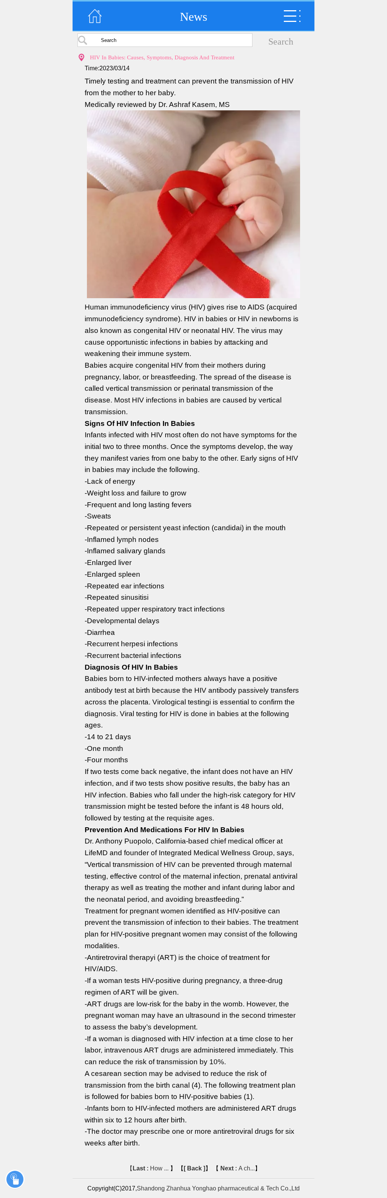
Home (94, 16)
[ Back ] (194, 1168)
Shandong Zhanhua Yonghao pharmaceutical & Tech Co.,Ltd (218, 1188)
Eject (292, 16)
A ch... (237, 1168)
